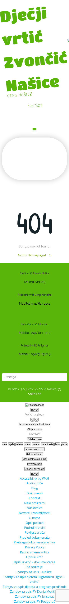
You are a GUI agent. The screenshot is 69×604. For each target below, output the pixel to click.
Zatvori (34, 409)
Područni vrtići (34, 528)
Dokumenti (34, 493)
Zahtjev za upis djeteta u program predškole (35, 587)
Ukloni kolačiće (34, 454)
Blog (34, 488)
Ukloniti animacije (34, 468)
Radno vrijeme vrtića (34, 552)
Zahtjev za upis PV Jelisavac (34, 596)
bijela (11, 444)
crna (4, 444)
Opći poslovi (34, 523)
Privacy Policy (34, 547)
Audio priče (34, 483)
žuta (57, 444)
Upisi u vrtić (34, 557)
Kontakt (34, 498)
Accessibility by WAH (34, 478)
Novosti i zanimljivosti (34, 513)
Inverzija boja (34, 463)
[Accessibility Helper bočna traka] (34, 405)
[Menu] (34, 130)
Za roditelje (34, 567)
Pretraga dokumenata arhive (34, 542)
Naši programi (34, 503)
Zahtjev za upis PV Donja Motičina (34, 591)
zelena (19, 444)
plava (27, 444)
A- (32, 419)
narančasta (47, 444)
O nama (34, 518)
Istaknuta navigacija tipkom (34, 424)
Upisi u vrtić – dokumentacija (34, 562)
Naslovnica (34, 508)
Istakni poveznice (34, 449)
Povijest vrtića (35, 532)
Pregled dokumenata (35, 537)
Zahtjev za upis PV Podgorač (34, 601)
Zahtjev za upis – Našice (34, 572)
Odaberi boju (35, 439)
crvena (35, 444)
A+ (36, 419)
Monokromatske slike (34, 458)
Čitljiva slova (34, 429)
